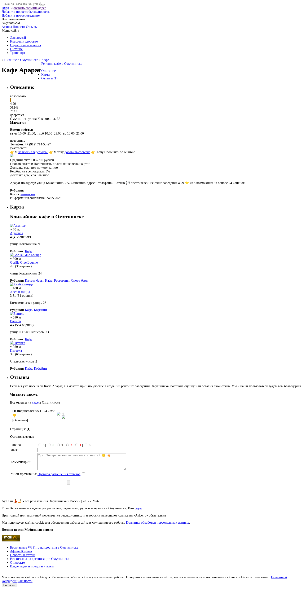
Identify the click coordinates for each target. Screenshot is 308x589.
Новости (19, 26)
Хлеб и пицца (20, 292)
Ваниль (15, 321)
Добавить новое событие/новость (25, 11)
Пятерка (16, 350)
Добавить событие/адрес (28, 8)
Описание (48, 70)
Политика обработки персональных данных (157, 522)
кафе (35, 402)
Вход (5, 8)
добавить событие (77, 152)
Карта (45, 74)
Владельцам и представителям (32, 566)
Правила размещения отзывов (59, 474)
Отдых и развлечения (25, 45)
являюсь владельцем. (33, 152)
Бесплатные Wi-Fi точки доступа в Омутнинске (44, 547)
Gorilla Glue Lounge (24, 262)
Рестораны (61, 280)
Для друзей (18, 37)
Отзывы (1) (49, 78)
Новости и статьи (22, 555)
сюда (138, 508)
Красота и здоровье (24, 41)
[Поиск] (43, 4)
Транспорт (17, 52)
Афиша (7, 26)
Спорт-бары (79, 280)
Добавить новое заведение (21, 15)
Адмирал (16, 233)
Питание (16, 49)
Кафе (28, 251)
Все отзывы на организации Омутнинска (39, 559)
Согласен (9, 585)
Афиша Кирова (21, 551)
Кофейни (40, 310)
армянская (28, 194)
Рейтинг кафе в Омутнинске (61, 63)
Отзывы (32, 26)
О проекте (17, 562)
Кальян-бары (34, 280)
